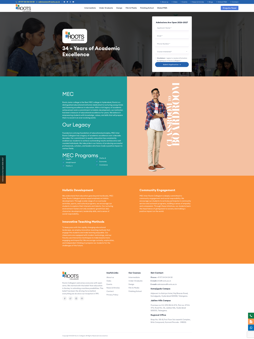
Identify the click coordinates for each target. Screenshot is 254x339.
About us (165, 2)
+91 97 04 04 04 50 (26, 2)
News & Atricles (198, 2)
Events (184, 2)
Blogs (211, 2)
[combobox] (172, 51)
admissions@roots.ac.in (49, 2)
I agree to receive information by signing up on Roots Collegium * (172, 59)
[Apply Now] (251, 322)
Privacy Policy (112, 295)
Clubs (175, 2)
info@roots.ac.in (164, 281)
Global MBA (222, 2)
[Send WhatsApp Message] (251, 328)
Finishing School (147, 8)
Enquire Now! (229, 8)
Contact (235, 2)
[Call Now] (251, 316)
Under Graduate (106, 8)
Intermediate (90, 8)
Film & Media (131, 8)
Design (119, 8)
